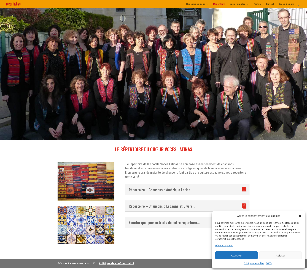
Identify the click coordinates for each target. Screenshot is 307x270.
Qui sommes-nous (195, 4)
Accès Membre (286, 4)
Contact (269, 4)
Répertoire (219, 4)
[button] (300, 216)
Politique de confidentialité (116, 263)
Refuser (281, 255)
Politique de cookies (254, 263)
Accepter (236, 255)
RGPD (269, 263)
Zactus (257, 4)
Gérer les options (224, 245)
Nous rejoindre (237, 4)
